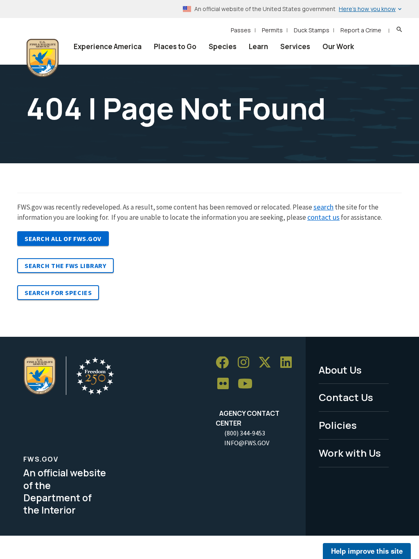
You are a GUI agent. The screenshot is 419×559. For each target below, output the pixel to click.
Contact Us (346, 397)
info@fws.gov (246, 443)
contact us (323, 217)
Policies (338, 425)
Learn (258, 46)
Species (223, 46)
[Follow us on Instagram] (246, 362)
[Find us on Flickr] (225, 383)
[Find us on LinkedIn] (288, 362)
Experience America (108, 46)
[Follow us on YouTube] (248, 383)
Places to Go (175, 46)
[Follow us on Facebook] (225, 362)
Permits (272, 30)
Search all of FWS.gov (63, 238)
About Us (340, 369)
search (323, 207)
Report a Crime (360, 30)
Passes (241, 30)
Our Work (338, 46)
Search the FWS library (65, 265)
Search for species (58, 293)
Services (295, 46)
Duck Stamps (311, 30)
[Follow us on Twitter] (267, 362)
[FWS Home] (42, 58)
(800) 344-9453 (244, 433)
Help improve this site (367, 551)
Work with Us (350, 453)
